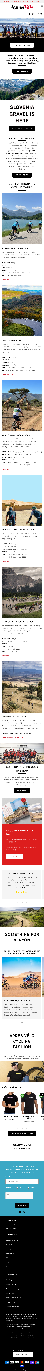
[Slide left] (17, 902)
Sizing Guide (10, 1253)
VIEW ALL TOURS (22, 71)
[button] (41, 6)
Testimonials (10, 1266)
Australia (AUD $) (21, 1354)
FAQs (7, 1258)
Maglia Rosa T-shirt (10, 1116)
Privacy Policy (10, 1302)
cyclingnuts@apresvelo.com (15, 1225)
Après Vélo (18, 1370)
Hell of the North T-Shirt (29, 1117)
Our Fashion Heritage (13, 1289)
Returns (8, 1249)
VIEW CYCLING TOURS (22, 45)
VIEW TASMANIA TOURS (11, 737)
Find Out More (14, 857)
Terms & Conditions (12, 1306)
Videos (8, 1262)
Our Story (9, 1280)
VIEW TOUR (6, 280)
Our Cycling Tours (11, 1284)
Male (20, 1187)
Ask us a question (11, 1228)
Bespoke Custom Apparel (14, 1297)
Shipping (9, 1244)
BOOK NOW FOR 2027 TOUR (22, 129)
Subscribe (22, 1205)
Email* (7, 1177)
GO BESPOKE (22, 791)
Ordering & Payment (12, 1240)
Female (32, 1187)
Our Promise (10, 1293)
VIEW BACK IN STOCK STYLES (22, 1133)
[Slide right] (26, 902)
